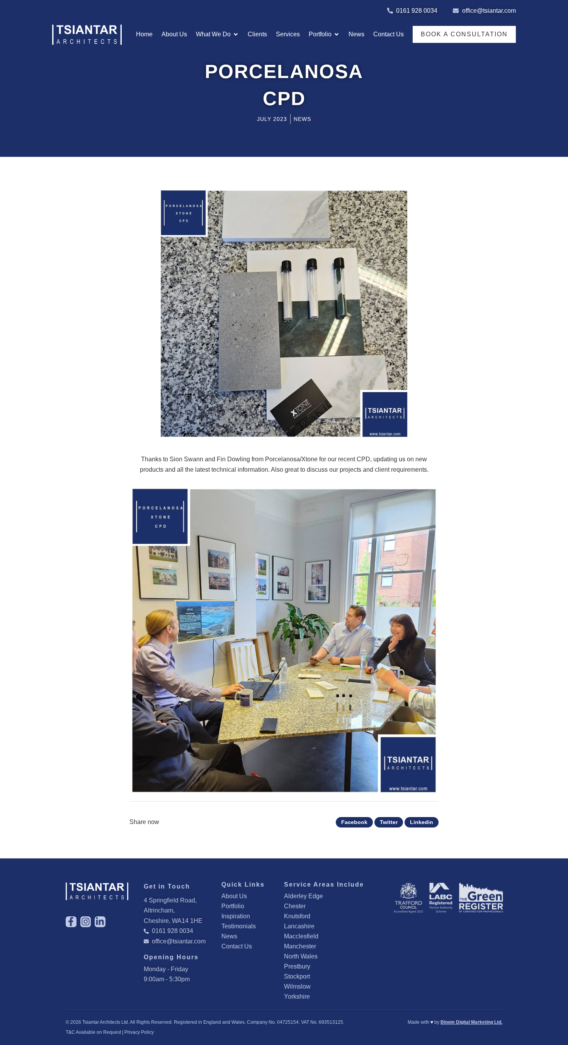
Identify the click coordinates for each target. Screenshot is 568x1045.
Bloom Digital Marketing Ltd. (471, 1022)
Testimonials (238, 926)
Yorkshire (297, 996)
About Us (234, 896)
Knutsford (297, 916)
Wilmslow (297, 986)
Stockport (297, 976)
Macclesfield (301, 936)
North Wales (301, 956)
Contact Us (236, 946)
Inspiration (235, 916)
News (229, 936)
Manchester (300, 946)
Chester (295, 906)
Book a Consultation (464, 34)
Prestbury (297, 966)
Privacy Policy (139, 1032)
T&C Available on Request (93, 1032)
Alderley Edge (303, 896)
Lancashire (299, 926)
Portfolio (232, 906)
